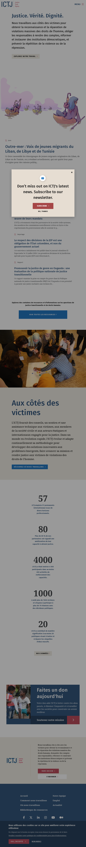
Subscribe (42, 206)
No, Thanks (43, 211)
